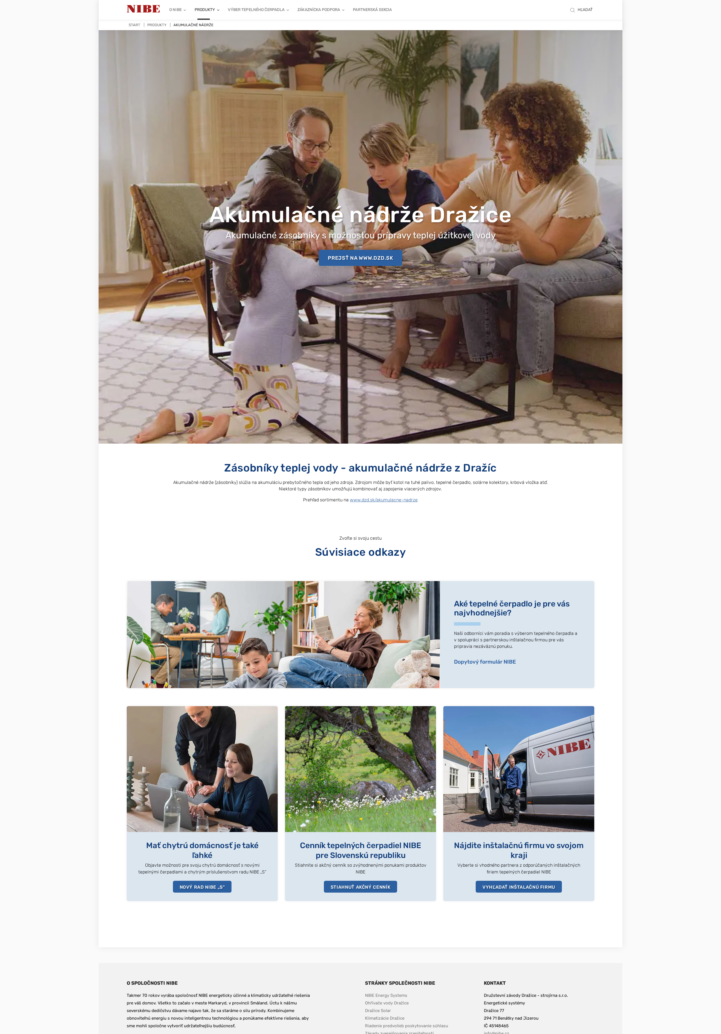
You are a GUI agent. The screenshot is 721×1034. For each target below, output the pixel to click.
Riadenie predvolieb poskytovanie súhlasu (406, 1025)
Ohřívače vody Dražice (387, 1003)
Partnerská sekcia (372, 9)
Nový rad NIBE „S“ (202, 887)
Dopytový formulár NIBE (485, 662)
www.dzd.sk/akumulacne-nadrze (384, 499)
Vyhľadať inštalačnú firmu (518, 887)
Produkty (205, 9)
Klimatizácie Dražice (384, 1018)
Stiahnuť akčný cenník (360, 887)
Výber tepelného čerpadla (256, 9)
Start (134, 25)
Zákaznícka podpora (318, 9)
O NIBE (175, 9)
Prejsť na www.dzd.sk (360, 258)
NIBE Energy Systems (386, 995)
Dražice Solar (378, 1010)
